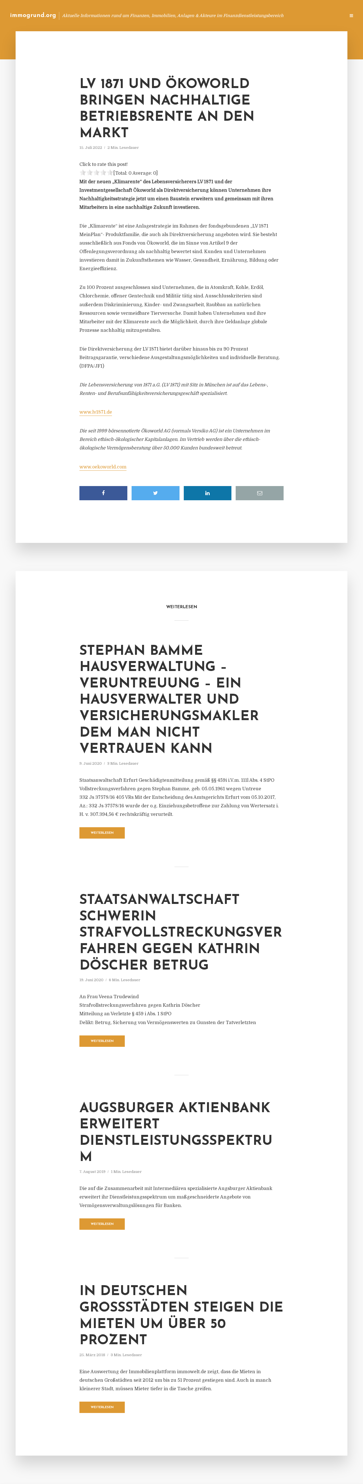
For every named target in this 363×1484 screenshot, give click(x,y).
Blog (233, 15)
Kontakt (272, 15)
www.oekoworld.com (102, 467)
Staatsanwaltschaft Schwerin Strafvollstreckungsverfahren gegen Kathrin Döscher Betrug (180, 933)
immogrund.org (33, 15)
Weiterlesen (102, 833)
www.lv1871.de (95, 412)
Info (251, 15)
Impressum (298, 15)
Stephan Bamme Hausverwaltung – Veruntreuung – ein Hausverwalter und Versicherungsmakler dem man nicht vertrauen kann (169, 700)
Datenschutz (329, 15)
